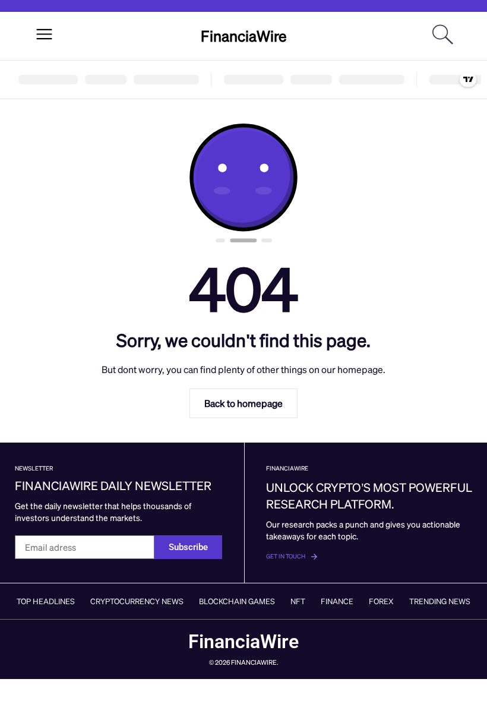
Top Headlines (46, 601)
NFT (297, 601)
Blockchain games (237, 601)
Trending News (439, 601)
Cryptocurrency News (137, 601)
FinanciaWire (244, 35)
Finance (337, 601)
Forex (381, 601)
